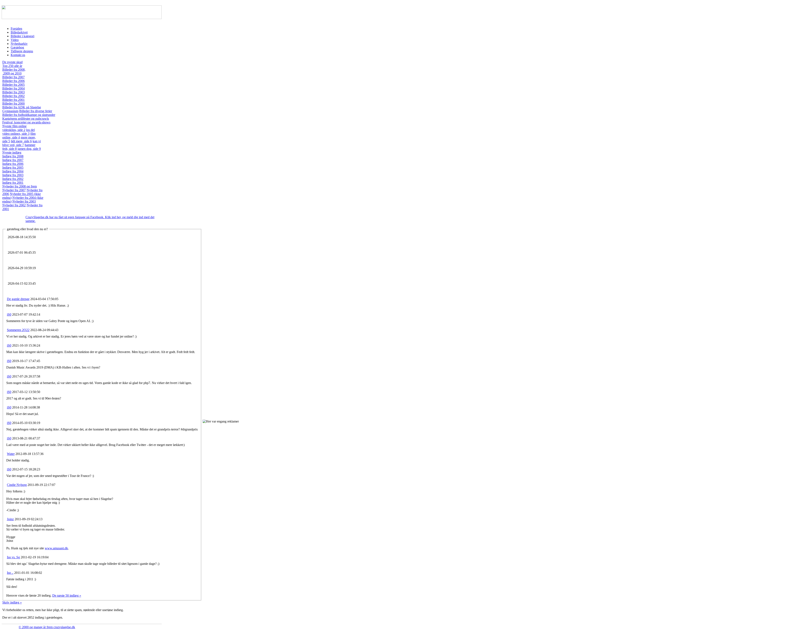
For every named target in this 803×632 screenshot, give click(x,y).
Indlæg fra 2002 (12, 179)
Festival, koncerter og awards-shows (26, 122)
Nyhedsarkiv (19, 43)
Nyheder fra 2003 (24, 201)
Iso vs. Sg (13, 557)
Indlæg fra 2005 (12, 167)
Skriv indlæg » (12, 602)
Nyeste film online (14, 126)
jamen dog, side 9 (29, 148)
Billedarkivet (19, 32)
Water (11, 454)
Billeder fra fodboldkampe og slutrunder (28, 115)
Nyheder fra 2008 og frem (19, 186)
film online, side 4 (19, 135)
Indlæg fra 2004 (12, 171)
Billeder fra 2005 (13, 84)
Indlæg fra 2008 (12, 156)
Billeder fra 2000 (13, 103)
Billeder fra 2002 (13, 96)
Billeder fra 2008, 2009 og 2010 (14, 71)
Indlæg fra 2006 (12, 164)
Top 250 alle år (12, 66)
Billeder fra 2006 (13, 81)
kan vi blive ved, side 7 (21, 143)
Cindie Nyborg (17, 485)
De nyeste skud (12, 62)
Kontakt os (18, 55)
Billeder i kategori (22, 36)
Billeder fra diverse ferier (35, 111)
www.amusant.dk (56, 548)
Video (15, 40)
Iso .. (10, 572)
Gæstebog (17, 47)
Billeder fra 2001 (13, 99)
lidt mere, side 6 (21, 141)
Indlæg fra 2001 (12, 182)
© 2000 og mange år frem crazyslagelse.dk (47, 627)
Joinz (10, 519)
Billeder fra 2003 (13, 92)
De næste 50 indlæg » (66, 595)
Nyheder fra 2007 (14, 190)
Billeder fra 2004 (13, 88)
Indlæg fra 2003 (12, 175)
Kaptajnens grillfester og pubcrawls (25, 118)
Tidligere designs (22, 51)
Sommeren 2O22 (18, 330)
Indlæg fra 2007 (12, 160)
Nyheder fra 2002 (14, 205)
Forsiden (16, 28)
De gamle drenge (18, 299)
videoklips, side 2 (13, 130)
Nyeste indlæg (11, 152)
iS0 (9, 314)
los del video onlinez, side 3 (18, 131)
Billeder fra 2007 (13, 77)
